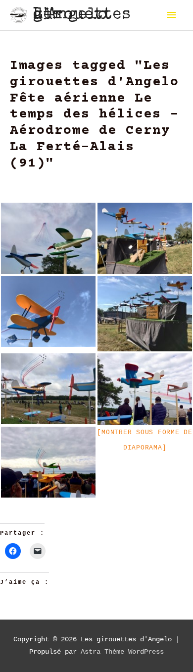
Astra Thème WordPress (122, 652)
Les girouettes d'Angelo (82, 15)
